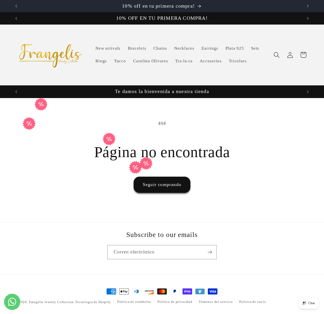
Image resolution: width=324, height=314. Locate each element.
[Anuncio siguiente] (307, 6)
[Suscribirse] (209, 252)
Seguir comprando (162, 184)
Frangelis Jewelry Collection (51, 302)
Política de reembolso (134, 302)
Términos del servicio (216, 302)
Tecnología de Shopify (93, 302)
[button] (276, 55)
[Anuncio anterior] (16, 6)
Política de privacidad (174, 302)
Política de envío (252, 302)
